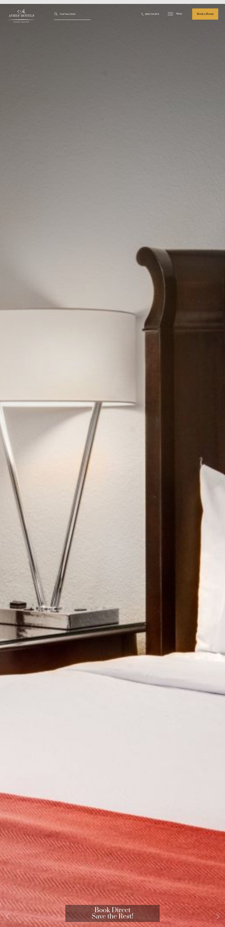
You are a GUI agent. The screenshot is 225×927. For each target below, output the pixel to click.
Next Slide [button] (217, 916)
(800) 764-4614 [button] (152, 14)
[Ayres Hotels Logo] (21, 16)
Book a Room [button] (205, 14)
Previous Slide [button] (8, 916)
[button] (175, 14)
